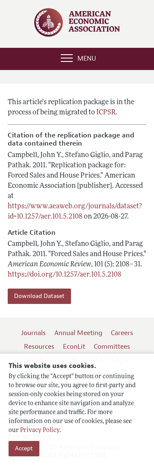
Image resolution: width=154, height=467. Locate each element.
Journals (33, 333)
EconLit (74, 346)
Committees (112, 346)
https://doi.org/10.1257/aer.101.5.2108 (64, 274)
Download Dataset (39, 296)
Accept (24, 448)
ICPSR (106, 112)
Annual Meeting (78, 333)
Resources (39, 346)
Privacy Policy (39, 430)
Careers (122, 333)
